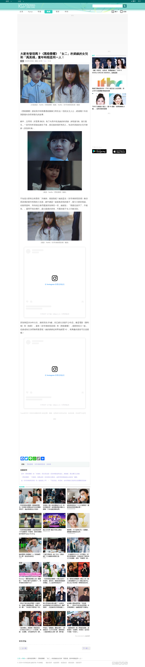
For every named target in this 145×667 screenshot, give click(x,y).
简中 (139, 1)
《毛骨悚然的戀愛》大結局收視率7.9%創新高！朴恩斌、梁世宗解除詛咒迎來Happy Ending (30, 532)
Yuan (45, 61)
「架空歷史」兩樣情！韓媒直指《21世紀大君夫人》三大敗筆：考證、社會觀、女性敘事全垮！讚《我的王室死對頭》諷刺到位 (30, 630)
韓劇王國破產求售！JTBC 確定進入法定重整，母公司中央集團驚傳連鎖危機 (108, 90)
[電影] (58, 12)
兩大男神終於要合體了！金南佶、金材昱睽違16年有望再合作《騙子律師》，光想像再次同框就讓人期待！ (54, 605)
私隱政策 (64, 662)
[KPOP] (30, 12)
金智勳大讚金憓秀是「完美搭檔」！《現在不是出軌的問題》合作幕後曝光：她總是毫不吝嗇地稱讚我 (78, 605)
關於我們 (49, 662)
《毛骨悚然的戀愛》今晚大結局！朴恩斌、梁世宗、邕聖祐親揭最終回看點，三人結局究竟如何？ (54, 581)
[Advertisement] (55, 436)
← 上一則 (23, 648)
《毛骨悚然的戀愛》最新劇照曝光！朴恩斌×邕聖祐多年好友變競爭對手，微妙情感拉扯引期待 (30, 507)
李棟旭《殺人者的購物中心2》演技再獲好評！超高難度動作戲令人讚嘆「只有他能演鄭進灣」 (54, 507)
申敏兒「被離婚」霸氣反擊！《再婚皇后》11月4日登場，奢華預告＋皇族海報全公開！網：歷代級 (54, 630)
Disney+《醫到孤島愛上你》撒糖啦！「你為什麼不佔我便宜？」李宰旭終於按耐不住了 (30, 581)
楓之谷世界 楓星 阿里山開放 (52, 530)
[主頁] (21, 12)
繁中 (134, 1)
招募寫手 (79, 662)
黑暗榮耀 (30, 464)
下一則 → (86, 648)
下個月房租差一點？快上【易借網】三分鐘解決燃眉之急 (53, 555)
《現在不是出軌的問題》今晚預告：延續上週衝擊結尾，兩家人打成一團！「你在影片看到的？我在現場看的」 (30, 605)
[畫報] (67, 12)
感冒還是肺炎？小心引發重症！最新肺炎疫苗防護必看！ (78, 506)
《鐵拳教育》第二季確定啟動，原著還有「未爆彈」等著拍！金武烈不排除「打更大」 (78, 630)
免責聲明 (56, 662)
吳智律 (49, 464)
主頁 (18, 658)
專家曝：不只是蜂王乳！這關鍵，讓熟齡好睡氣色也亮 (78, 531)
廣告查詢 (71, 662)
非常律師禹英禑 (40, 464)
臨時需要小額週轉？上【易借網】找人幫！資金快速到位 (30, 555)
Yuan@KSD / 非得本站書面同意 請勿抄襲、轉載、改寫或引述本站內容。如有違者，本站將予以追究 (53, 413)
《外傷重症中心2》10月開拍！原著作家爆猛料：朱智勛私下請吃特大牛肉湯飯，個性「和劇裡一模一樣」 (78, 556)
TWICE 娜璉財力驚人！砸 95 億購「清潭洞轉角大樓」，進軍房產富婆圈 (108, 108)
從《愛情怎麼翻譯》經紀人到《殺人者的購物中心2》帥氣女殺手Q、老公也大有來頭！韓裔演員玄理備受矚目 (78, 581)
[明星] (40, 12)
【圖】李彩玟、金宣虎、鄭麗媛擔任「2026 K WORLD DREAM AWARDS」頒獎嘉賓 (107, 72)
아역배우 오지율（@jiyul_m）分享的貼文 (54, 314)
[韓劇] (49, 12)
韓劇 (22, 61)
